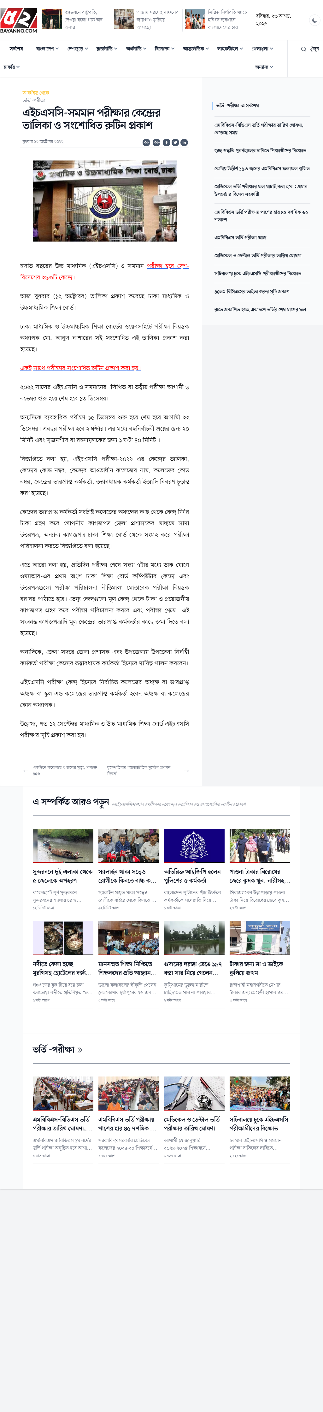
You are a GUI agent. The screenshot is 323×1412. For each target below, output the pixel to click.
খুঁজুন (314, 49)
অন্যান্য (266, 68)
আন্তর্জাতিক (198, 50)
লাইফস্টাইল (232, 50)
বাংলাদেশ (49, 50)
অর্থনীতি (138, 50)
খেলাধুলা (264, 50)
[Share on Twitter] (175, 142)
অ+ (157, 142)
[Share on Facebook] (166, 142)
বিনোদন (167, 50)
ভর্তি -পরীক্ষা (34, 100)
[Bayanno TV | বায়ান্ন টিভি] (18, 20)
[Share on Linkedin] (184, 142)
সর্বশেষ (16, 49)
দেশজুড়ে (80, 50)
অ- (147, 142)
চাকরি (14, 68)
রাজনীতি (109, 50)
